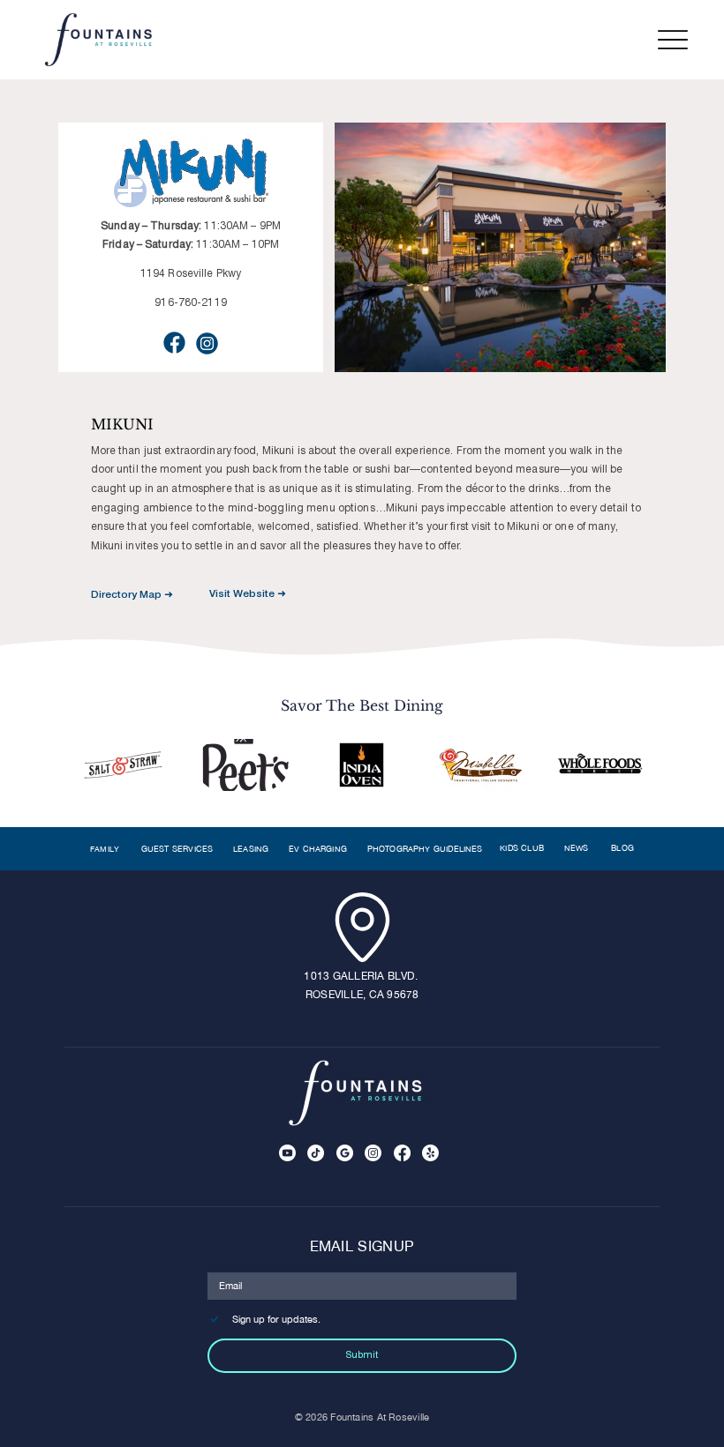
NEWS (578, 848)
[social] (344, 1153)
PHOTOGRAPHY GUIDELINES (425, 849)
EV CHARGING (318, 849)
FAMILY (105, 849)
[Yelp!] (430, 1153)
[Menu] (672, 40)
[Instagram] (373, 1153)
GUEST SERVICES (177, 849)
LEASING (250, 849)
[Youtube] (287, 1153)
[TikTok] (315, 1153)
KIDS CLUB (522, 848)
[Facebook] (402, 1153)
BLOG (622, 848)
